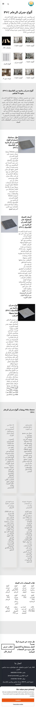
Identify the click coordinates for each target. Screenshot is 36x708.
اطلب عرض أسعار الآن (8, 647)
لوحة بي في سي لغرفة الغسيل (23, 610)
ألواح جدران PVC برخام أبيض (16, 599)
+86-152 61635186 (16, 679)
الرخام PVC (24, 596)
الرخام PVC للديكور (7, 609)
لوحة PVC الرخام (8, 597)
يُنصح (10, 209)
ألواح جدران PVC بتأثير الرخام (15, 589)
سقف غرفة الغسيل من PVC (15, 610)
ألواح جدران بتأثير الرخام (8, 589)
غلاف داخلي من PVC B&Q (32, 609)
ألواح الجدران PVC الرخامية (32, 598)
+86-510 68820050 (16, 672)
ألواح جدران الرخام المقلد (24, 589)
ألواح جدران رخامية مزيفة (32, 589)
